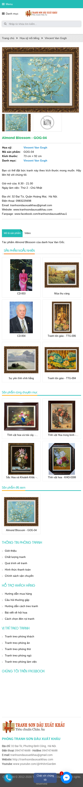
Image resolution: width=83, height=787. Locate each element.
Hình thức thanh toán (18, 569)
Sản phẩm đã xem (13, 487)
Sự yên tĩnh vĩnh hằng (21, 378)
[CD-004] (21, 317)
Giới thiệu (11, 550)
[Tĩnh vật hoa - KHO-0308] (62, 459)
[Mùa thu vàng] (62, 275)
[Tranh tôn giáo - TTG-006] (62, 317)
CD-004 (21, 335)
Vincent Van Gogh (56, 38)
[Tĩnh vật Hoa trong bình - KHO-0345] (62, 416)
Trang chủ (8, 38)
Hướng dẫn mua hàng (18, 593)
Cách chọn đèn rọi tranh (19, 618)
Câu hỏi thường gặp (17, 599)
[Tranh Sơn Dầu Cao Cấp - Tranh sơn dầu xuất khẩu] (41, 13)
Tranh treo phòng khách (19, 636)
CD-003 (21, 293)
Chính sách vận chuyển (19, 575)
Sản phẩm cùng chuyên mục (19, 392)
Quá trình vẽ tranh (16, 563)
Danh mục (12, 13)
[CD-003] (21, 275)
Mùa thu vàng (61, 293)
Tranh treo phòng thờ (18, 649)
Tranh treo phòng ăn (17, 642)
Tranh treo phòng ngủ (18, 655)
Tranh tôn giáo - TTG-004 (62, 378)
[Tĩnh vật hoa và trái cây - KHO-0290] (21, 416)
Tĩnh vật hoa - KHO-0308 (62, 477)
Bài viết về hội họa (16, 612)
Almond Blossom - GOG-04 (21, 530)
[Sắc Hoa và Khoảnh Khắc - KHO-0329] (21, 459)
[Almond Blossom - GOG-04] (21, 512)
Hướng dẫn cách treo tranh (21, 606)
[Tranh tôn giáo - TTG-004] (62, 360)
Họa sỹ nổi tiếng (29, 38)
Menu (9, 4)
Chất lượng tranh (15, 556)
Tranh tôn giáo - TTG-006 (62, 335)
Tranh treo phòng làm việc (21, 661)
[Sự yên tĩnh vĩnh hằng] (21, 360)
